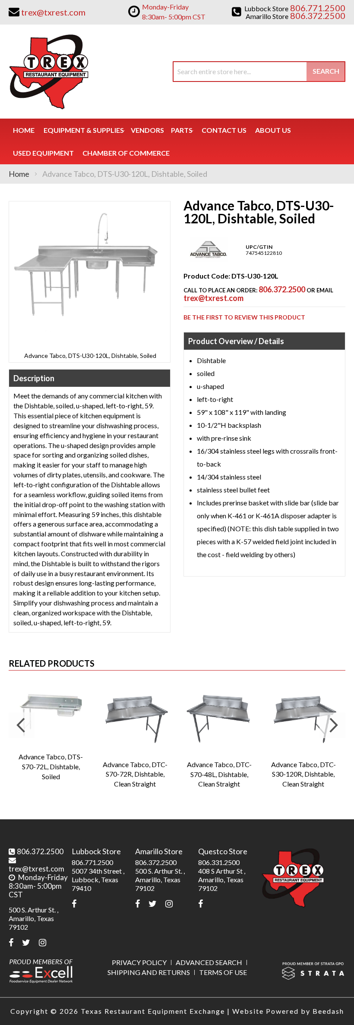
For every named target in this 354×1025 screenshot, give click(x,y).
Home (19, 174)
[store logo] (48, 71)
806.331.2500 (219, 862)
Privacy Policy (139, 962)
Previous (22, 725)
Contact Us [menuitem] (224, 130)
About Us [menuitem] (273, 130)
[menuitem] (83, 130)
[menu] (177, 141)
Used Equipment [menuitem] (43, 153)
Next (332, 725)
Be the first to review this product (244, 317)
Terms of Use (223, 972)
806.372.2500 (282, 289)
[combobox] (259, 71)
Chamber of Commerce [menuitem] (126, 153)
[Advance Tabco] (208, 260)
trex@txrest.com (213, 298)
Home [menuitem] (24, 130)
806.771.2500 (92, 862)
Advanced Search (209, 962)
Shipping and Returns (148, 972)
